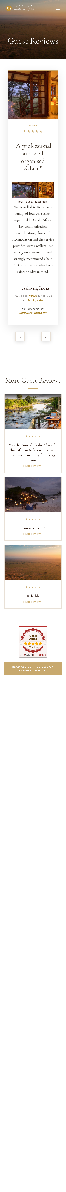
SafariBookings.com (33, 312)
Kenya (33, 125)
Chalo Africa (33, 637)
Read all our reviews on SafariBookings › (33, 668)
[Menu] (58, 8)
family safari (36, 300)
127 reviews (33, 647)
